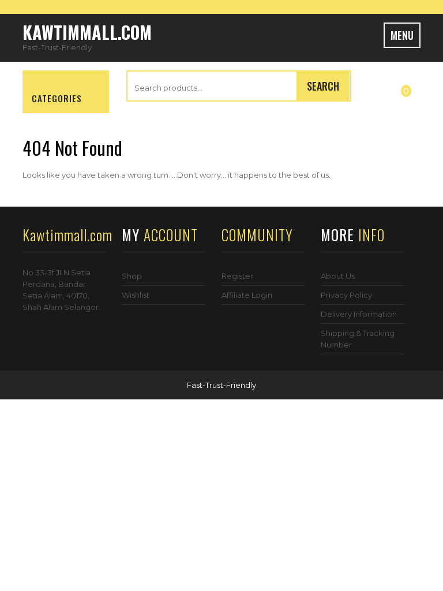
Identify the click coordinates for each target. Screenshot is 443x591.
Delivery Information (359, 314)
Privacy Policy (346, 295)
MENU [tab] (402, 35)
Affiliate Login (247, 295)
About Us (338, 275)
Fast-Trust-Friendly (221, 385)
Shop (132, 275)
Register (237, 275)
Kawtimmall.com (87, 32)
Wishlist (135, 295)
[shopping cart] (412, 88)
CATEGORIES (57, 98)
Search (323, 85)
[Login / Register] (377, 88)
